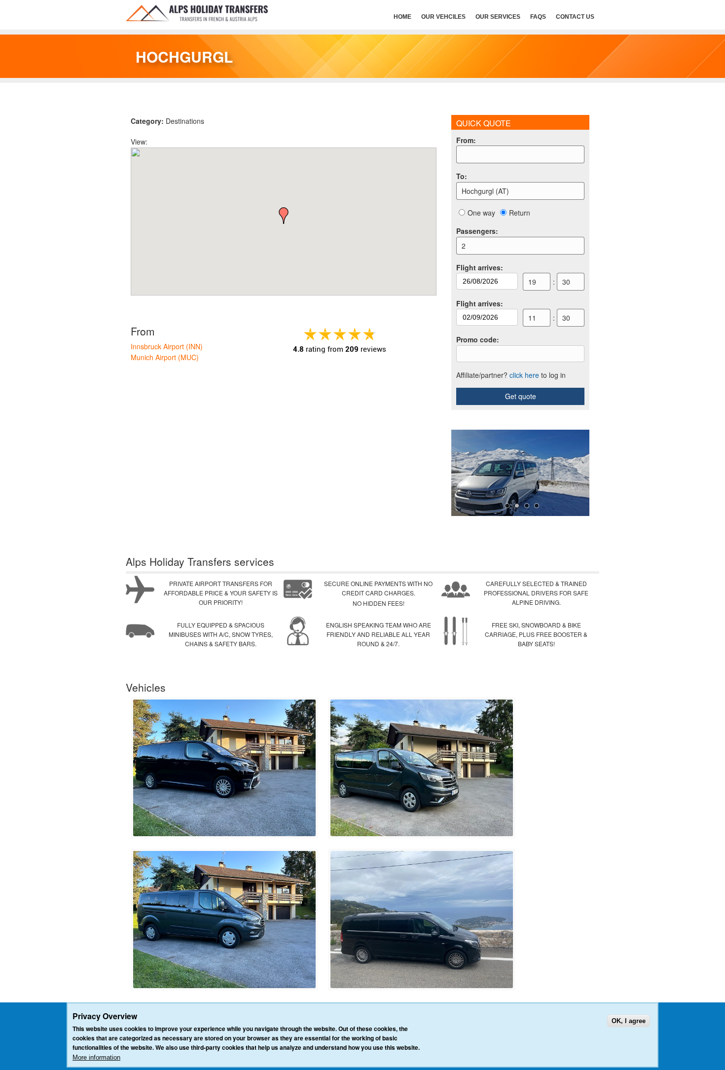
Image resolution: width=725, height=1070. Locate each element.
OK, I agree (629, 1021)
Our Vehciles (443, 16)
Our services (497, 16)
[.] (224, 834)
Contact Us (575, 16)
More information (96, 1057)
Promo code (477, 339)
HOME (402, 16)
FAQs (538, 16)
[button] (284, 215)
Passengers (477, 231)
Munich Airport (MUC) (165, 357)
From (466, 140)
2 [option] (464, 246)
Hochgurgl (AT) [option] (485, 191)
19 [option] (532, 282)
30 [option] (566, 282)
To (461, 176)
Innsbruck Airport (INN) (167, 346)
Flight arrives (479, 267)
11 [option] (532, 318)
